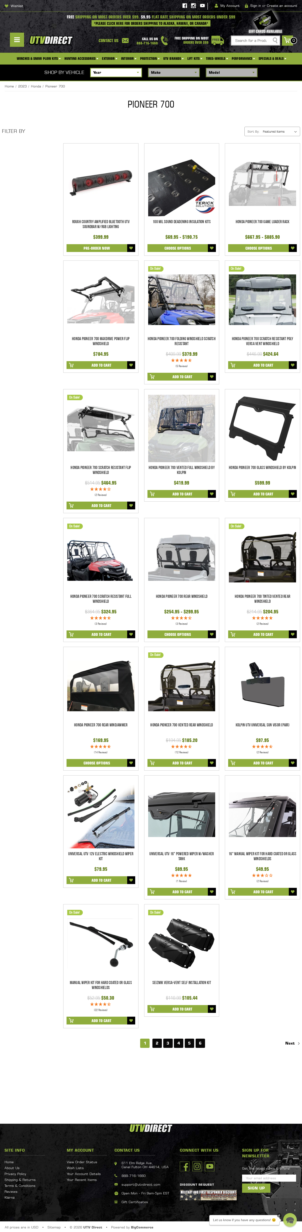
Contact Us (108, 40)
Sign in (255, 6)
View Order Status (82, 1162)
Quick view (101, 182)
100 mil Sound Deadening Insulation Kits (182, 221)
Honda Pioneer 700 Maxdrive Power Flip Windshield (101, 341)
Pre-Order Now (97, 248)
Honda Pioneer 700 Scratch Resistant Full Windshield (100, 599)
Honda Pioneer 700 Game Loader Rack (262, 221)
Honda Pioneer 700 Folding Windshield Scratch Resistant (182, 341)
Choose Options (177, 248)
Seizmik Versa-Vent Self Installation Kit (181, 982)
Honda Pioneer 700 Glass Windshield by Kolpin (262, 467)
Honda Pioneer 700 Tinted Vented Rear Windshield (262, 599)
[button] (290, 1220)
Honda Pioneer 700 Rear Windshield (181, 596)
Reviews (10, 1191)
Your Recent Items (82, 1180)
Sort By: (253, 131)
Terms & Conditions (19, 1186)
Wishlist (17, 6)
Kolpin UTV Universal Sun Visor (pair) (262, 725)
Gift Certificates (135, 1202)
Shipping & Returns (20, 1180)
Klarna (9, 1197)
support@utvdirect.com (141, 1184)
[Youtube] (202, 5)
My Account (230, 6)
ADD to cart (101, 365)
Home (9, 1162)
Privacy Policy (15, 1174)
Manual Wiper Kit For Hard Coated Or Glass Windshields (101, 985)
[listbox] (281, 131)
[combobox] (255, 40)
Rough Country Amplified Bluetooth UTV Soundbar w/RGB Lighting (101, 224)
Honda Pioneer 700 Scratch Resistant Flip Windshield (101, 470)
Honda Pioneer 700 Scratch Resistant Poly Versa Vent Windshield (262, 341)
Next (290, 1043)
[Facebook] (184, 5)
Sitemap (54, 1227)
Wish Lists (75, 1168)
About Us (12, 1168)
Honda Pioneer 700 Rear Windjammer (100, 725)
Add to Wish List (131, 248)
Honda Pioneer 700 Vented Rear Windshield (181, 725)
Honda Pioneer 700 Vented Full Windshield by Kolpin (182, 470)
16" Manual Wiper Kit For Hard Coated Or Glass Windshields (262, 856)
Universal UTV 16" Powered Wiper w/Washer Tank (181, 856)
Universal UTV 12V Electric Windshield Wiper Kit (100, 856)
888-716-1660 (134, 1176)
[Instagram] (193, 5)
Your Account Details (84, 1174)
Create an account (282, 6)
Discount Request (197, 1184)
